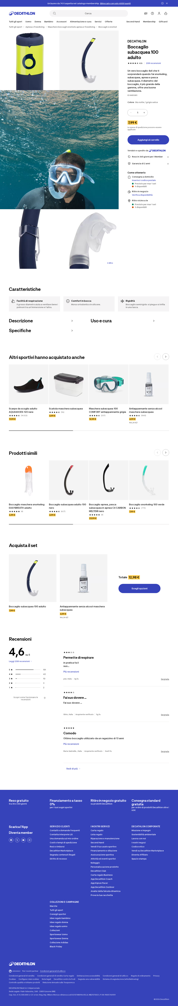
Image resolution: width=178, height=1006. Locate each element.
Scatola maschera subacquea (66, 408)
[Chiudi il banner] (167, 3)
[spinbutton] (137, 112)
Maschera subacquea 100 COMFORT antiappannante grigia (107, 410)
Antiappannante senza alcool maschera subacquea (145, 410)
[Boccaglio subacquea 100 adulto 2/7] (29, 60)
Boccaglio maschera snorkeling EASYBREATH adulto (26, 506)
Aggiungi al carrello (148, 139)
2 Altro (110, 263)
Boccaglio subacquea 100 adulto (27, 606)
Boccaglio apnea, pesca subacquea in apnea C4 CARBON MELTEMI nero (107, 508)
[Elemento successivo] (165, 356)
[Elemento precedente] (157, 356)
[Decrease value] (131, 112)
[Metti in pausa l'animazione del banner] (162, 3)
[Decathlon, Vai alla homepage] (22, 13)
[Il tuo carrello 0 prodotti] (165, 13)
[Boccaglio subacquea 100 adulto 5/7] (89, 239)
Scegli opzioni (139, 588)
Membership (149, 21)
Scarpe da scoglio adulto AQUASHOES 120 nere (23, 410)
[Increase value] (144, 112)
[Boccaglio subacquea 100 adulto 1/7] (89, 60)
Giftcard (163, 21)
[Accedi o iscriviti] (159, 13)
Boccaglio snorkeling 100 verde (146, 504)
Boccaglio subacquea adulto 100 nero (67, 506)
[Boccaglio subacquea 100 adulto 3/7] (59, 149)
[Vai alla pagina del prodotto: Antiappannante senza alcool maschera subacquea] (83, 578)
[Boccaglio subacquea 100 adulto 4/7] (29, 239)
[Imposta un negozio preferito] (145, 13)
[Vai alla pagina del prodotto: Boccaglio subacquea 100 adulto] (32, 578)
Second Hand (133, 21)
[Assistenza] (152, 13)
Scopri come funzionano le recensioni (25, 698)
